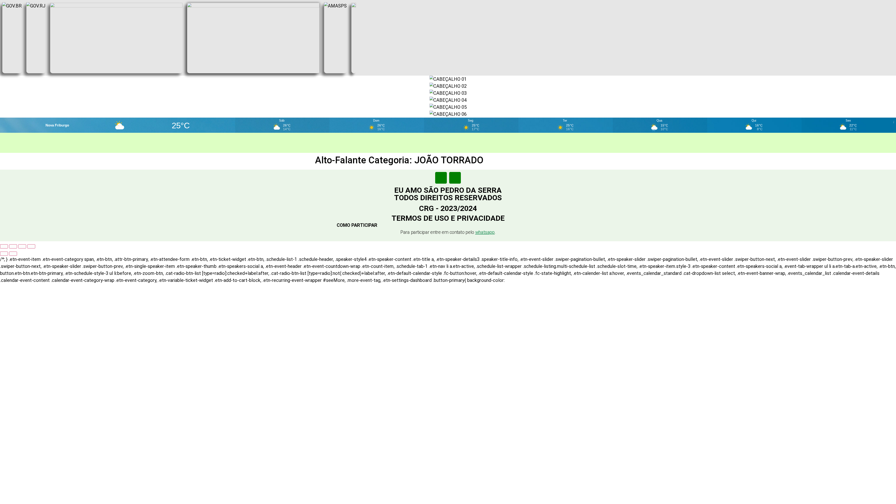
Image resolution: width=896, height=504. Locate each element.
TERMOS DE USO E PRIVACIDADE (448, 218)
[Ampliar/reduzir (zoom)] (4, 246)
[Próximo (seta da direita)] (13, 254)
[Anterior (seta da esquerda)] (4, 254)
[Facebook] (441, 178)
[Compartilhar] (22, 246)
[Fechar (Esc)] (31, 246)
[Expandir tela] (13, 246)
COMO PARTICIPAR (357, 225)
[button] (448, 225)
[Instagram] (455, 178)
